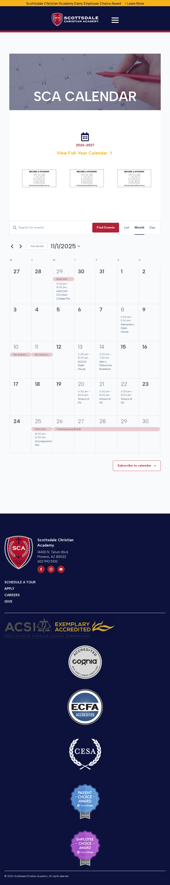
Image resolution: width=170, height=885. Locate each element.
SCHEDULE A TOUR (20, 582)
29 (59, 271)
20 (81, 384)
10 (16, 347)
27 (81, 421)
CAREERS (12, 595)
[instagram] (51, 569)
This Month (37, 246)
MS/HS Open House (82, 365)
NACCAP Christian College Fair (63, 295)
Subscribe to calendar (134, 465)
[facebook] (41, 569)
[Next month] (20, 246)
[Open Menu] (115, 20)
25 (38, 421)
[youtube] (61, 569)
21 (101, 384)
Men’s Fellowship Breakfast (105, 365)
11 (36, 347)
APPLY (9, 589)
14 (101, 347)
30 (145, 421)
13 (80, 347)
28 (102, 421)
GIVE (8, 602)
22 (124, 384)
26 (59, 421)
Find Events (106, 227)
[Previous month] (12, 246)
